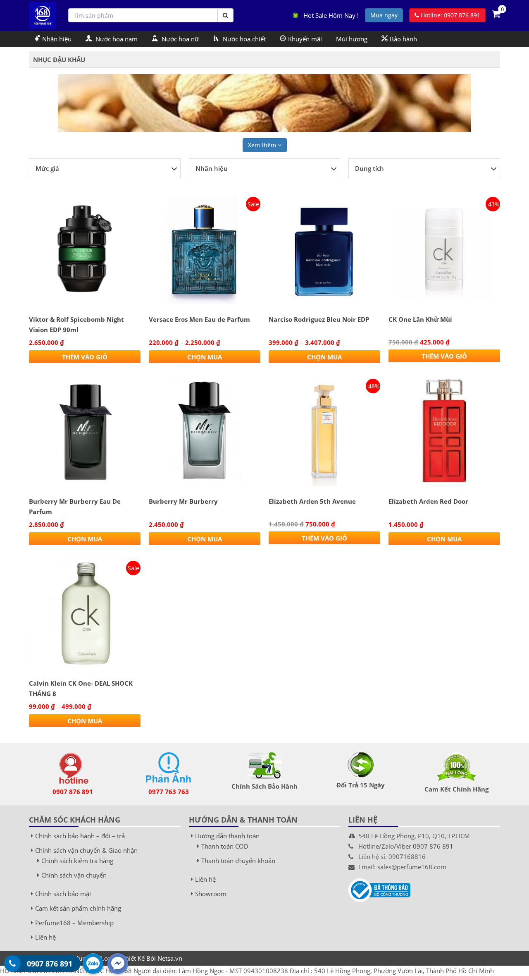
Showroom (210, 894)
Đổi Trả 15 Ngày (360, 785)
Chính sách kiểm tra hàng (77, 860)
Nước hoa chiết (243, 39)
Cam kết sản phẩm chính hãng (78, 908)
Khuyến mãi (305, 39)
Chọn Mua (204, 357)
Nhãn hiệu (56, 39)
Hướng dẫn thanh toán (227, 836)
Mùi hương (351, 39)
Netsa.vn (169, 958)
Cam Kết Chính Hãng (456, 789)
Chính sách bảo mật (63, 894)
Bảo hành (403, 39)
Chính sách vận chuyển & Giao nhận (86, 850)
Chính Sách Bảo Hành (264, 786)
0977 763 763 (168, 791)
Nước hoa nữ (179, 39)
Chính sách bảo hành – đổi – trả (80, 836)
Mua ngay (384, 15)
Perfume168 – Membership (74, 923)
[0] (496, 13)
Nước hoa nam (116, 39)
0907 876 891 (72, 791)
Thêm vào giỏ (84, 357)
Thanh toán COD (224, 846)
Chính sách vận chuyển (74, 875)
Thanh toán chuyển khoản (238, 860)
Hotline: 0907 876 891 (449, 15)
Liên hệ (45, 937)
